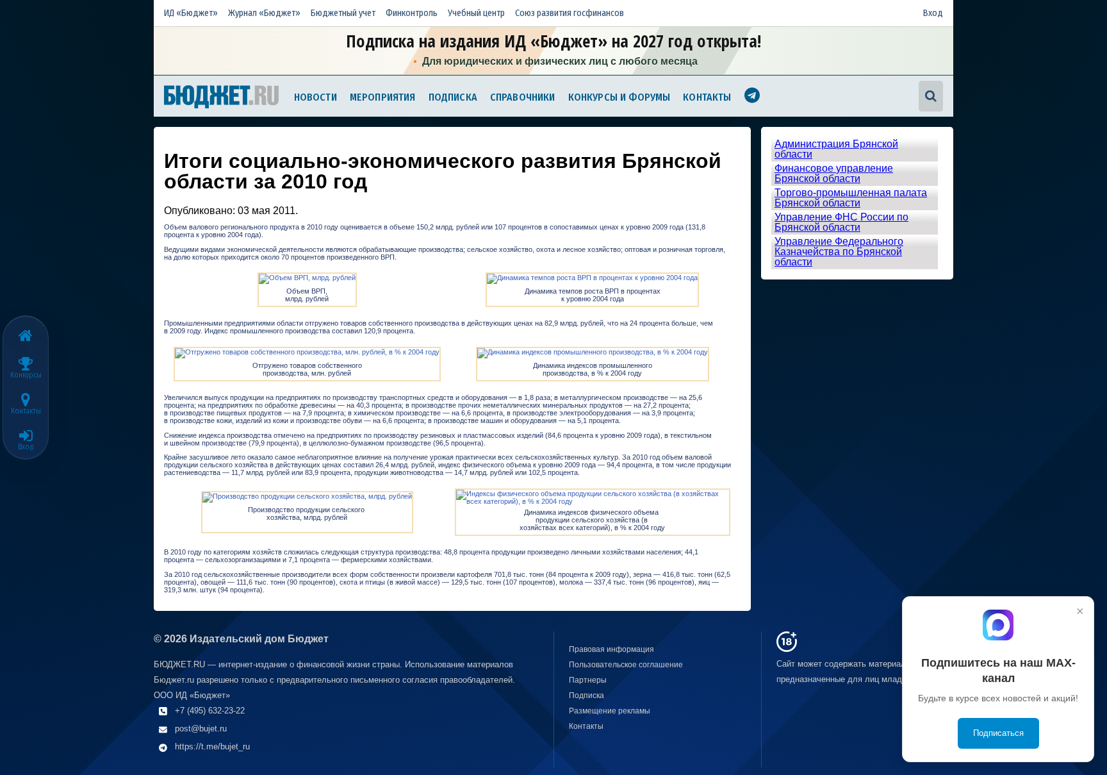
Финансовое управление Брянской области (834, 173)
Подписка (453, 97)
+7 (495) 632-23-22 (210, 710)
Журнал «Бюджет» (264, 13)
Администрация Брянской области (836, 149)
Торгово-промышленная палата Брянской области (851, 197)
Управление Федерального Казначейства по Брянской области (839, 251)
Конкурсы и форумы (619, 97)
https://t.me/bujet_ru (212, 746)
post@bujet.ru (201, 728)
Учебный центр (476, 13)
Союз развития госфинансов (569, 13)
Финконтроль (412, 13)
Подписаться (998, 733)
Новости (315, 97)
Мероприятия (383, 97)
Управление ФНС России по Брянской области (841, 222)
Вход (933, 13)
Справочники (522, 97)
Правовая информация (611, 649)
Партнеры (588, 680)
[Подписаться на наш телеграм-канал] (752, 97)
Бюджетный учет (343, 13)
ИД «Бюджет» (191, 13)
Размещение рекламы (609, 711)
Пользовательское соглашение (626, 665)
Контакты (707, 97)
